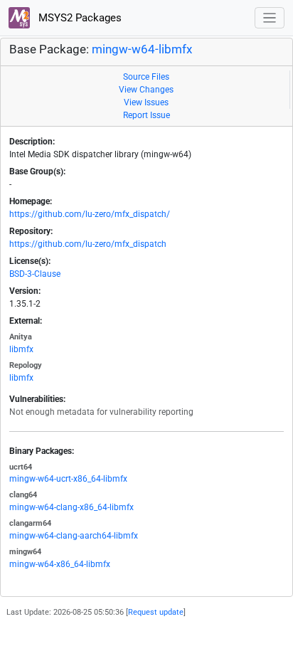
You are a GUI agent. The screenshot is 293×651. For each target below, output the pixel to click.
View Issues (146, 102)
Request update (155, 612)
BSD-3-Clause (34, 274)
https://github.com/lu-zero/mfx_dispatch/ (89, 214)
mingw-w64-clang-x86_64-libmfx (71, 507)
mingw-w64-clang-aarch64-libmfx (73, 536)
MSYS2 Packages (79, 17)
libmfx (21, 349)
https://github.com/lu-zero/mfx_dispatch (87, 244)
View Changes (146, 90)
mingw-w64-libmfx (142, 49)
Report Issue (146, 115)
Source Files (146, 77)
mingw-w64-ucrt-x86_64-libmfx (68, 479)
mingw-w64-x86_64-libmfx (59, 564)
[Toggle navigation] (270, 18)
